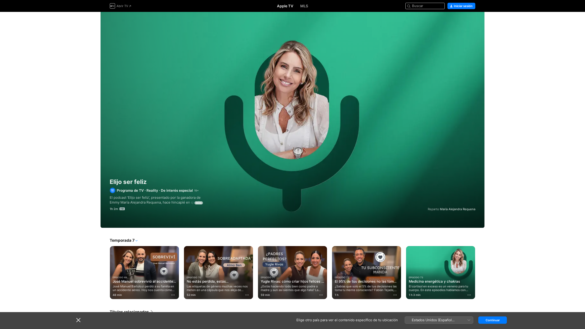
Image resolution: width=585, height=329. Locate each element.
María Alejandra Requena (457, 209)
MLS (304, 6)
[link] (132, 311)
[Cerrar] (78, 320)
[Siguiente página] (480, 272)
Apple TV (285, 6)
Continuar (493, 320)
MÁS (199, 202)
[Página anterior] (105, 272)
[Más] (173, 295)
